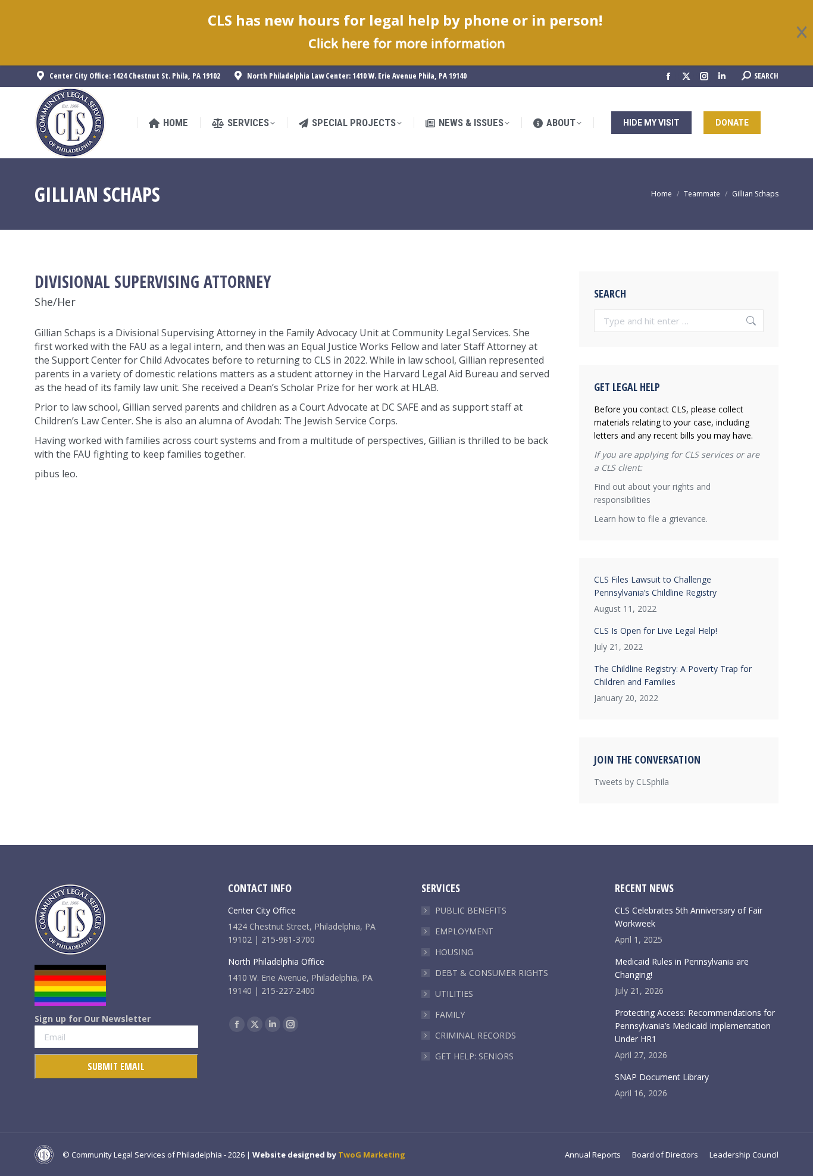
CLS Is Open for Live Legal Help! (655, 630)
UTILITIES (454, 993)
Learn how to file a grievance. (651, 518)
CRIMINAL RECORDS (475, 1035)
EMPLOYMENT (464, 931)
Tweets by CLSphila (631, 781)
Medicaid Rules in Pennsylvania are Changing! (682, 968)
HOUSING (454, 952)
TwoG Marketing (371, 1154)
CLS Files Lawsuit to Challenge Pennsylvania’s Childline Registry (655, 586)
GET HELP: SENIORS (474, 1056)
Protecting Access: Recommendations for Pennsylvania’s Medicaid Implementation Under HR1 (695, 1025)
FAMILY (450, 1014)
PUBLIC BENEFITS (470, 910)
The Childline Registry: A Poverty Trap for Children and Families (673, 675)
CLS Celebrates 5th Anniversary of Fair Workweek (688, 917)
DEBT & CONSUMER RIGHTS (491, 972)
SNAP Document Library (662, 1077)
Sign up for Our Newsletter (93, 1018)
